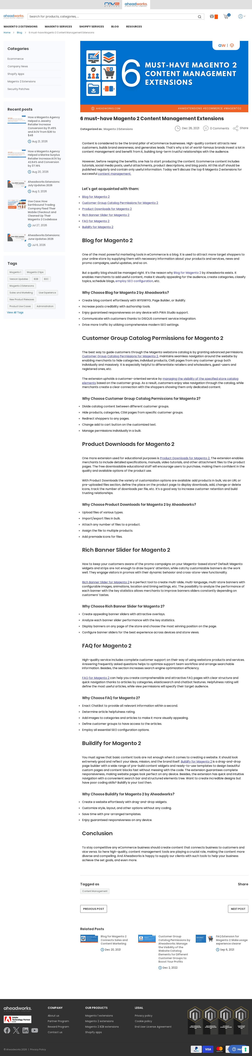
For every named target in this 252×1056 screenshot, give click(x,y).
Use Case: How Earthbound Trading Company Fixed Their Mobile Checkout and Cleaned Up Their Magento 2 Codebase (42, 210)
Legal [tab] (139, 1007)
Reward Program (58, 1027)
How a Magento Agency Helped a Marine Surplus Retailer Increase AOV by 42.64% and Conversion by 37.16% (44, 159)
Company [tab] (55, 1007)
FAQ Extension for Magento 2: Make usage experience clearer (232, 940)
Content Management (94, 891)
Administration (45, 306)
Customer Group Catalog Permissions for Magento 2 (152, 338)
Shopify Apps (16, 74)
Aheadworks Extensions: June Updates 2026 (44, 237)
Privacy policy (143, 1015)
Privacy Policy (38, 1049)
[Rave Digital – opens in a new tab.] (112, 4)
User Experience (47, 292)
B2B (36, 279)
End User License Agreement (153, 1027)
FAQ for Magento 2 (106, 645)
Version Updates (19, 279)
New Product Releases (22, 299)
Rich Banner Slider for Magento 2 (126, 550)
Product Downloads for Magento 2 (128, 444)
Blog (20, 32)
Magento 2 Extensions (118, 129)
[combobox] (116, 17)
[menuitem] (20, 26)
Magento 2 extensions (99, 1021)
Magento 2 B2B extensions (102, 1027)
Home (7, 32)
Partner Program (58, 1021)
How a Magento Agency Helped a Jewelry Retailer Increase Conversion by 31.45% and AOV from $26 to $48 (44, 126)
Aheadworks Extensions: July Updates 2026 (44, 183)
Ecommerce (16, 59)
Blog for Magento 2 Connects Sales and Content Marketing (114, 940)
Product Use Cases (20, 306)
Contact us (55, 1032)
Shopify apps (93, 1032)
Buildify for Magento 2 (111, 743)
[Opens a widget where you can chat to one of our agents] (238, 1049)
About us (53, 1015)
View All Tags (15, 312)
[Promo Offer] (214, 16)
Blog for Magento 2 (107, 240)
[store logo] (14, 16)
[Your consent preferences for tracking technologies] (245, 1049)
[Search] (199, 17)
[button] (136, 4)
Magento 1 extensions (99, 1015)
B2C (46, 279)
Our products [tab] (96, 1007)
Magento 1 (15, 272)
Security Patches (18, 89)
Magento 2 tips (35, 272)
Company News (18, 66)
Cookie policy (143, 1021)
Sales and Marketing (21, 292)
